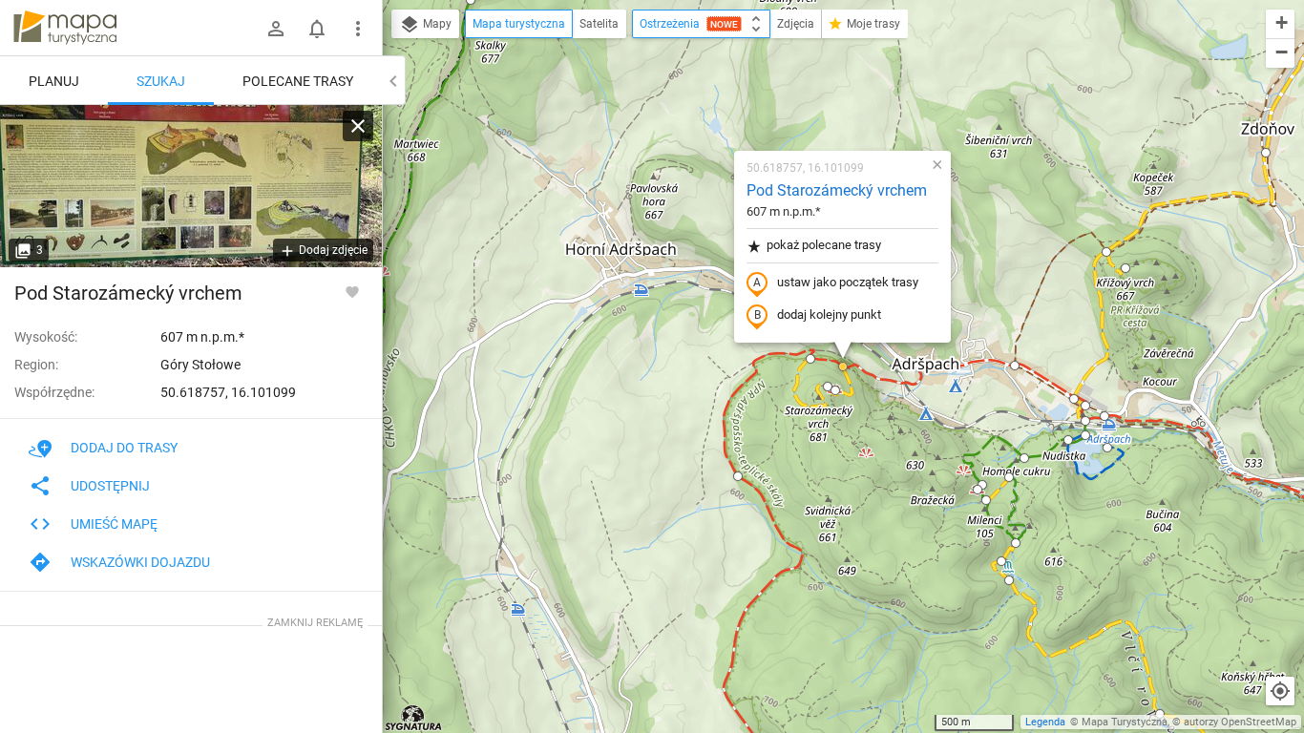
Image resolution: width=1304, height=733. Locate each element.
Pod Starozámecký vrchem (837, 190)
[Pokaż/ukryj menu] (358, 28)
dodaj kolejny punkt (829, 314)
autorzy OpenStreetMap (1240, 722)
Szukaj (161, 81)
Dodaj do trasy (124, 447)
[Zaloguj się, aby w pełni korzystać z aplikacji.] (352, 291)
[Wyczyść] (358, 126)
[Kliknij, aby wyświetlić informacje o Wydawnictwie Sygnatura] (414, 717)
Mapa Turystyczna (1124, 722)
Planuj (54, 81)
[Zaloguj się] (276, 28)
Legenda (1045, 722)
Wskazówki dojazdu (140, 562)
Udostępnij (110, 485)
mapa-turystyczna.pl (65, 27)
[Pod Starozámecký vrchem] (191, 186)
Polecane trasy (297, 81)
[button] (827, 386)
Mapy (436, 24)
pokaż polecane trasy (824, 245)
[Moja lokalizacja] (1280, 691)
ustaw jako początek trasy (847, 282)
